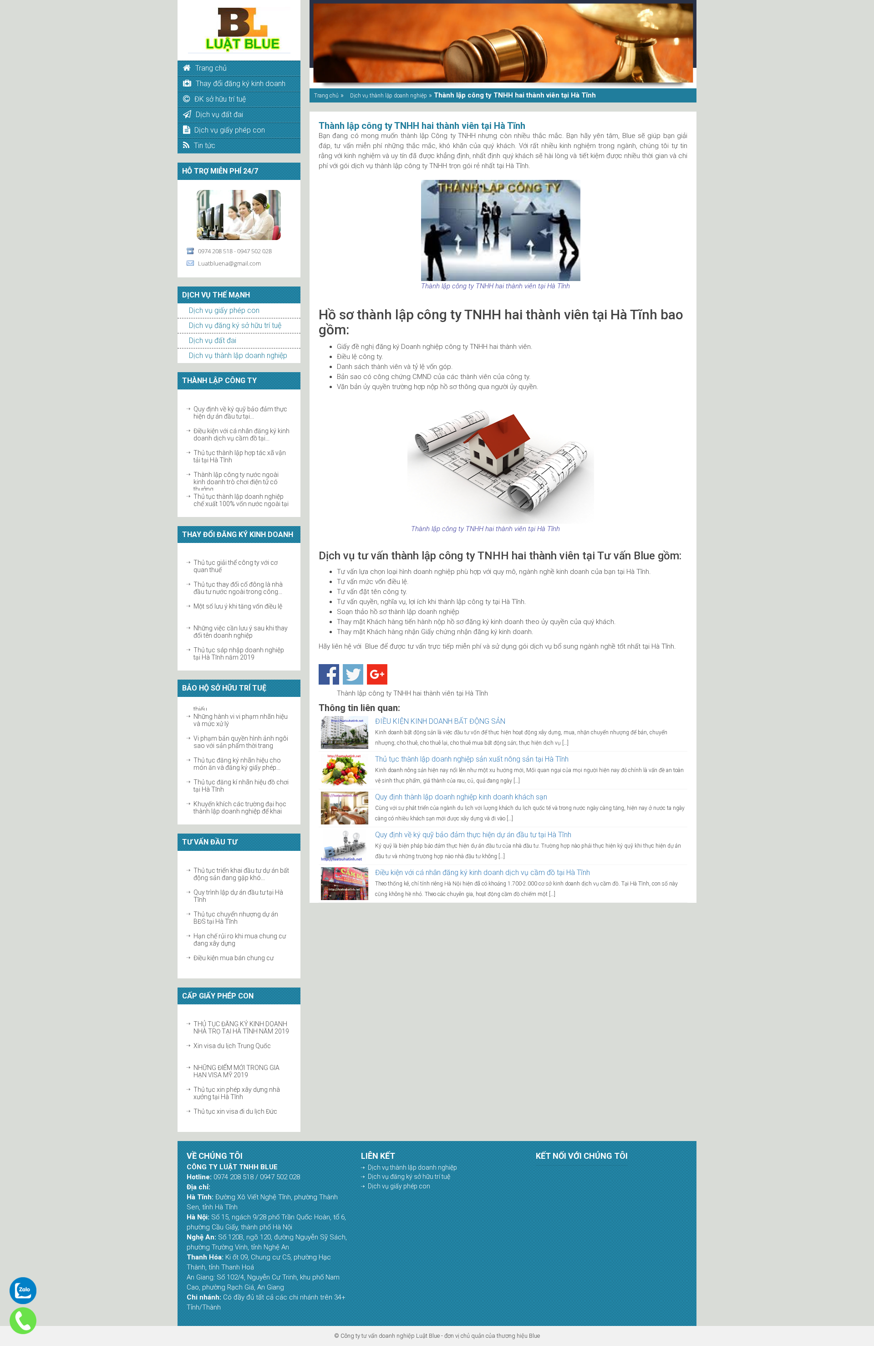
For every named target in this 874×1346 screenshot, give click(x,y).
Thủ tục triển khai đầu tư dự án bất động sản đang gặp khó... (241, 869)
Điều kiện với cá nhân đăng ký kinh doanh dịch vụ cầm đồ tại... (241, 430)
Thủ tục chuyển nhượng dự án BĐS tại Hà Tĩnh (235, 913)
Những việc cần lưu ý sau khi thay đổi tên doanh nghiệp (240, 627)
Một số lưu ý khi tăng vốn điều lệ (237, 601)
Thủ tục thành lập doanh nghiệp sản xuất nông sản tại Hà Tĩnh (472, 759)
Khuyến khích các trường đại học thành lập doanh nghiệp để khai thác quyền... (239, 807)
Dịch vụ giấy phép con (224, 310)
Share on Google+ (377, 674)
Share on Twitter (353, 674)
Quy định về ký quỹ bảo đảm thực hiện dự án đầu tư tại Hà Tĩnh (473, 834)
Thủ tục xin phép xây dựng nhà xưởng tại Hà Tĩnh (236, 1088)
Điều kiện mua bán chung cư (233, 953)
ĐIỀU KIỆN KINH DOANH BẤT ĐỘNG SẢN (440, 721)
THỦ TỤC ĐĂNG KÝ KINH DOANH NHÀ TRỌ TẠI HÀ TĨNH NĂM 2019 (241, 1023)
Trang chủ (326, 95)
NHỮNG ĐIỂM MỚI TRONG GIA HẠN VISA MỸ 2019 (236, 1066)
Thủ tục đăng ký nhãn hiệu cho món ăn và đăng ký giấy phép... (237, 759)
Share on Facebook (329, 674)
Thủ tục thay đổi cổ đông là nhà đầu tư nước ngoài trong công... (238, 583)
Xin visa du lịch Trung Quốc (232, 1041)
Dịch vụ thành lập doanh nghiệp (238, 355)
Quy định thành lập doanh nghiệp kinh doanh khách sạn (461, 797)
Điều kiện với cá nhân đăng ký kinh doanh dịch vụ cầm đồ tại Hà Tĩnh (482, 872)
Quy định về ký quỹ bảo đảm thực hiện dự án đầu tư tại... (240, 408)
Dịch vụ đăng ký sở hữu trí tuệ (235, 325)
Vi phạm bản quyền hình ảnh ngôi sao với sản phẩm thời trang (240, 737)
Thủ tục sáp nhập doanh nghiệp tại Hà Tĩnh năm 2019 (238, 649)
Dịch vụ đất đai (212, 340)
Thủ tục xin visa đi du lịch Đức (235, 1107)
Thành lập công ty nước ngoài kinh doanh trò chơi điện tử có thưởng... (236, 477)
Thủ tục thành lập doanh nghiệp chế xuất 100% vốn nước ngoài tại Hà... (241, 499)
